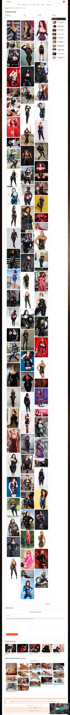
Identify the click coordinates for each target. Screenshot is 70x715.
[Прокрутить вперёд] (64, 641)
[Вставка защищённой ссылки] (24, 618)
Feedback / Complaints (30, 705)
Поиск (37, 705)
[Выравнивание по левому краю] (14, 618)
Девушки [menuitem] (43, 4)
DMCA (41, 705)
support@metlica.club (38, 710)
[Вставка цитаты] (29, 618)
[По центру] (16, 618)
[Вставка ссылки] (22, 618)
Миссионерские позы (35, 660)
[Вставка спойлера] (33, 618)
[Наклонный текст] (9, 618)
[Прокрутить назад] (61, 641)
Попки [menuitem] (30, 4)
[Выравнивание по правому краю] (18, 618)
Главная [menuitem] (19, 4)
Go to (61, 708)
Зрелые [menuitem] (38, 4)
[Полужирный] (7, 618)
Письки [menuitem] (34, 4)
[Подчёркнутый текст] (11, 618)
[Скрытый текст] (28, 618)
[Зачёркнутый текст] (12, 618)
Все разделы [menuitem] (49, 4)
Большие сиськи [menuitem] (25, 4)
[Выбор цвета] (26, 618)
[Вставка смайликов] (20, 618)
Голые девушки (8, 15)
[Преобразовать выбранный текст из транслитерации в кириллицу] (31, 618)
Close (57, 708)
